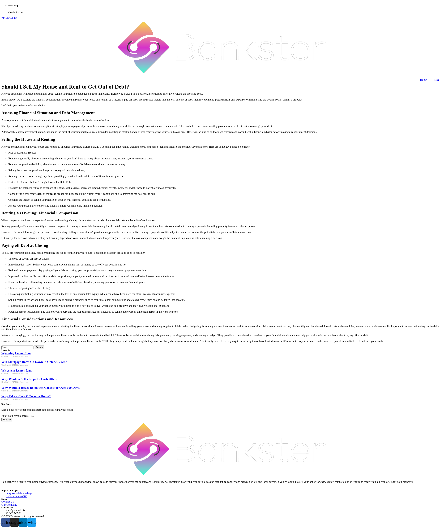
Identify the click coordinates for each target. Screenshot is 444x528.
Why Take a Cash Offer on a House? (26, 396)
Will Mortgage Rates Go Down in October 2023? (34, 362)
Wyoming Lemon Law (16, 353)
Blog (436, 79)
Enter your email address (15, 415)
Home (423, 79)
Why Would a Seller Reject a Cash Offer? (29, 379)
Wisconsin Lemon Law (16, 370)
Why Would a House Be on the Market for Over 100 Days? (41, 387)
